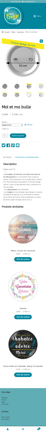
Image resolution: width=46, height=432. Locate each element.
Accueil (7, 32)
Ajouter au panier (18, 136)
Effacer (29, 125)
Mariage (4, 398)
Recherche (23, 429)
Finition (4, 122)
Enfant (4, 400)
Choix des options (23, 259)
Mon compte (6, 417)
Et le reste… (5, 404)
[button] (41, 41)
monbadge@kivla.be (29, 1)
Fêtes (13, 32)
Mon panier (5, 419)
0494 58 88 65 (17, 1)
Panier (35, 428)
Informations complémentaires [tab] (27, 157)
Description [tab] (7, 157)
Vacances (20, 32)
